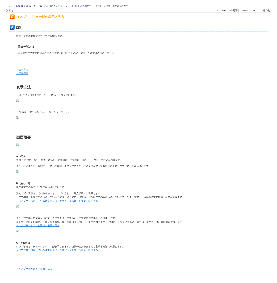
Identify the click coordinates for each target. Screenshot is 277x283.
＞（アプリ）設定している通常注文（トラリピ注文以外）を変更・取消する (57, 200)
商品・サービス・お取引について (43, 6)
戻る (11, 10)
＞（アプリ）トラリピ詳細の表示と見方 (37, 225)
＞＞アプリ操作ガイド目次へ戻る (34, 268)
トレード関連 (70, 6)
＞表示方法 (22, 69)
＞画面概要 (22, 73)
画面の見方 (85, 6)
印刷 (267, 10)
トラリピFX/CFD (14, 6)
